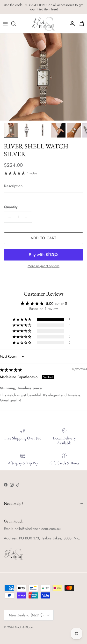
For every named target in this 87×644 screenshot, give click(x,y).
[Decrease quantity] (8, 217)
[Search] (16, 23)
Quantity (10, 207)
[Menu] (5, 23)
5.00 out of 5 (56, 303)
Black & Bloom (24, 627)
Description (13, 186)
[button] (22, 319)
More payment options (43, 266)
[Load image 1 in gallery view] (43, 77)
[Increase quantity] (27, 217)
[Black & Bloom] (43, 24)
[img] (11, 370)
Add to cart (43, 238)
